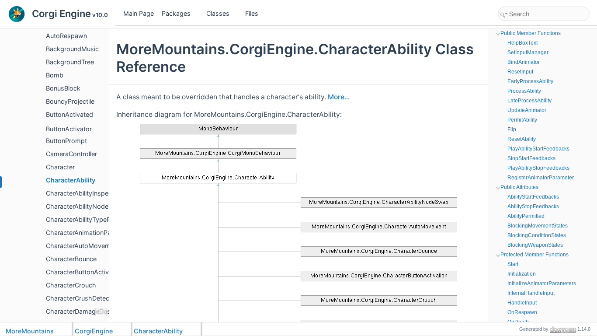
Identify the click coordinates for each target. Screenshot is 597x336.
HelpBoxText (522, 43)
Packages (176, 13)
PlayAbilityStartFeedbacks (538, 149)
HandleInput (522, 303)
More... (339, 97)
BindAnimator (523, 62)
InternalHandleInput (531, 293)
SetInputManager (527, 52)
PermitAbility (522, 120)
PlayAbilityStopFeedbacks (538, 168)
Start (512, 264)
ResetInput (520, 72)
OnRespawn (522, 312)
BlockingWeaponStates (535, 245)
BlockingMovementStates (537, 226)
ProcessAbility (524, 91)
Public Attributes (519, 187)
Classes (217, 13)
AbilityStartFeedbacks (533, 197)
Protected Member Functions (534, 255)
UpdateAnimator (526, 110)
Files (251, 13)
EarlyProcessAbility (530, 81)
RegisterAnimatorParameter (540, 178)
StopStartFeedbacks (531, 158)
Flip (511, 129)
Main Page (138, 13)
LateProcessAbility (529, 101)
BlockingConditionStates (536, 235)
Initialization (521, 274)
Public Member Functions (530, 33)
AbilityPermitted (526, 216)
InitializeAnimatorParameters (541, 283)
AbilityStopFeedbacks (533, 206)
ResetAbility (521, 139)
